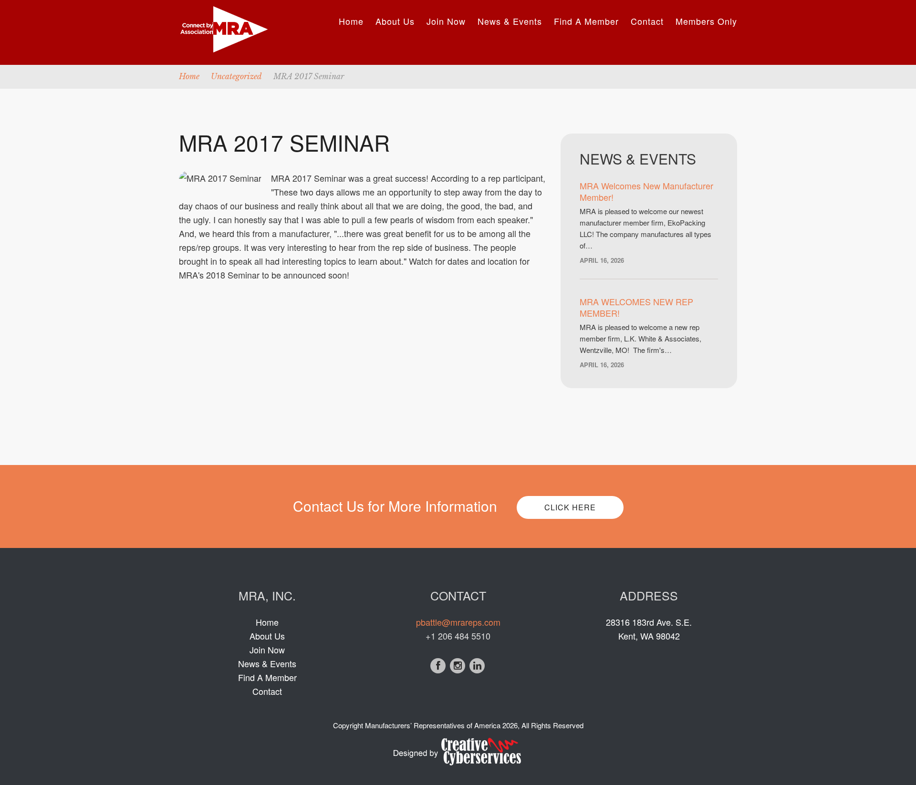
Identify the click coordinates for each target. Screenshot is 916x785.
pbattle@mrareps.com (458, 622)
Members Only (706, 21)
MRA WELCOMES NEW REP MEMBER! (636, 307)
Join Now (446, 21)
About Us (395, 21)
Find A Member (586, 21)
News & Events (510, 21)
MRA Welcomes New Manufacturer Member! (646, 191)
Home (351, 21)
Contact (647, 21)
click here (570, 507)
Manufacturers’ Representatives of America (432, 725)
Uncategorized (236, 76)
